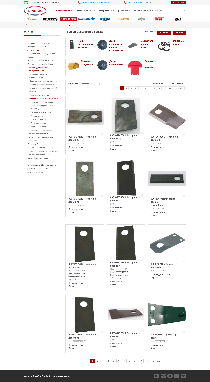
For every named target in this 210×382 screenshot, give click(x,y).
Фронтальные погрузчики (39, 95)
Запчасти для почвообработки (40, 64)
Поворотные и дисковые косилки (43, 99)
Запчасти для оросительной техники (43, 151)
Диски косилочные (38, 123)
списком (180, 33)
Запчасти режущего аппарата (41, 85)
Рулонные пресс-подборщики (41, 130)
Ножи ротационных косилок (42, 102)
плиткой (164, 33)
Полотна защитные (39, 120)
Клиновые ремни (38, 116)
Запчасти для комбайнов (38, 134)
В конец (179, 88)
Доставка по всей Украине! (45, 2)
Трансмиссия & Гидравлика (38, 169)
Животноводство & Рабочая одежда (41, 165)
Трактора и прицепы (35, 172)
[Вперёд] (171, 88)
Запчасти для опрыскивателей (40, 61)
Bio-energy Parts (34, 144)
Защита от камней (38, 127)
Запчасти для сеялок (36, 148)
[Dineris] (35, 11)
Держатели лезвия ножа (41, 112)
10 (165, 88)
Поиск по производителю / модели (43, 81)
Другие (31, 162)
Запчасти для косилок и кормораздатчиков (58, 25)
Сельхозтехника (32, 25)
